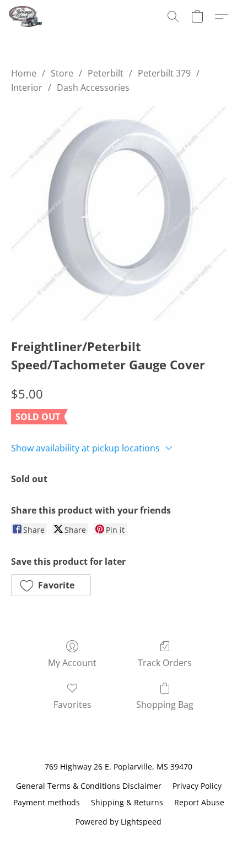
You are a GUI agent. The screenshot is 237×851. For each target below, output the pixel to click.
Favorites (72, 705)
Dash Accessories (93, 87)
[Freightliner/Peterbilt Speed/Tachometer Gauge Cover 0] (118, 213)
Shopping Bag (164, 705)
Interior (26, 87)
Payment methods (46, 802)
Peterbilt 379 (164, 73)
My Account (72, 663)
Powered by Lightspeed (118, 821)
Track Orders (165, 663)
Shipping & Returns (127, 802)
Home (23, 73)
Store (62, 73)
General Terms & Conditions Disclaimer (88, 786)
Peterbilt (105, 73)
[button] (26, 16)
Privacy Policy (197, 786)
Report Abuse (199, 802)
